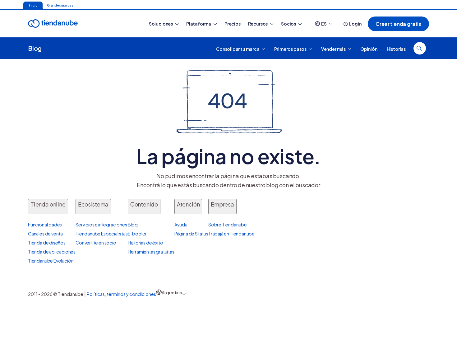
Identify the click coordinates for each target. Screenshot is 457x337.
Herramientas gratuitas (151, 251)
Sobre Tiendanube (227, 224)
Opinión (368, 48)
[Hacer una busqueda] (419, 48)
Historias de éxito (145, 242)
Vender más (333, 48)
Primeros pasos (290, 48)
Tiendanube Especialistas (102, 233)
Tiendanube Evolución (50, 260)
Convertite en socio (96, 242)
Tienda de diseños (47, 242)
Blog (35, 48)
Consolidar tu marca (238, 48)
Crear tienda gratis (398, 24)
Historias (396, 48)
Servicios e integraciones (101, 224)
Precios (232, 23)
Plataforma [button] (199, 23)
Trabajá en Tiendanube (231, 233)
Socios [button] (289, 23)
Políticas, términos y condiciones (121, 294)
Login (355, 23)
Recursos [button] (258, 23)
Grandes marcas (60, 5)
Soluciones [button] (161, 23)
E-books (137, 233)
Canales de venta (45, 233)
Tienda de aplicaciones (52, 251)
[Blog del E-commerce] (74, 23)
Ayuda (180, 224)
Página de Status (191, 233)
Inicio (33, 5)
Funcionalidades (45, 224)
